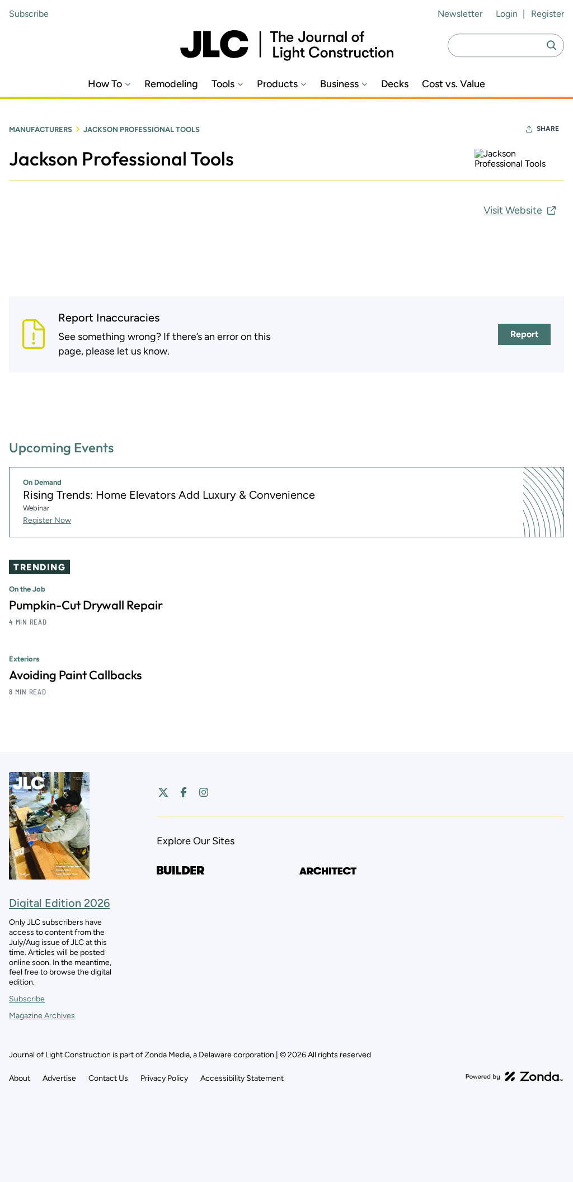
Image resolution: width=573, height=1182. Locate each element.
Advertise (59, 1078)
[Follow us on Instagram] (203, 792)
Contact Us (108, 1078)
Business (339, 84)
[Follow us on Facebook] (183, 792)
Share (548, 129)
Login (507, 13)
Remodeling (171, 84)
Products (277, 84)
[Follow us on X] (163, 792)
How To (105, 84)
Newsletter (460, 13)
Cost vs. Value (453, 84)
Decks (394, 84)
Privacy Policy (164, 1078)
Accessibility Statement (242, 1078)
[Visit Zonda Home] (514, 1076)
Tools (223, 84)
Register (547, 13)
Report (524, 334)
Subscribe (29, 13)
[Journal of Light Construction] (286, 45)
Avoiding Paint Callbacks (75, 675)
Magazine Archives (42, 1015)
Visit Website (512, 210)
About (19, 1078)
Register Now (47, 520)
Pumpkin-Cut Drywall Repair (86, 605)
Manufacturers (40, 129)
